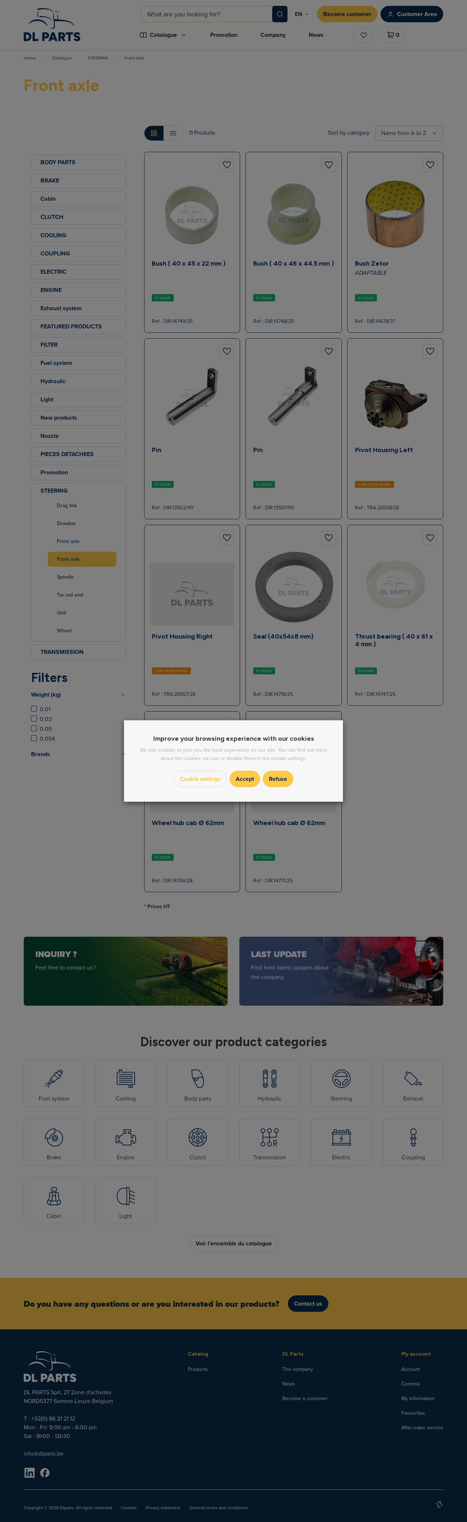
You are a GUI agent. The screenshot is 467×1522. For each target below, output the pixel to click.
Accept (245, 779)
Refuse (278, 779)
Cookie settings (200, 779)
